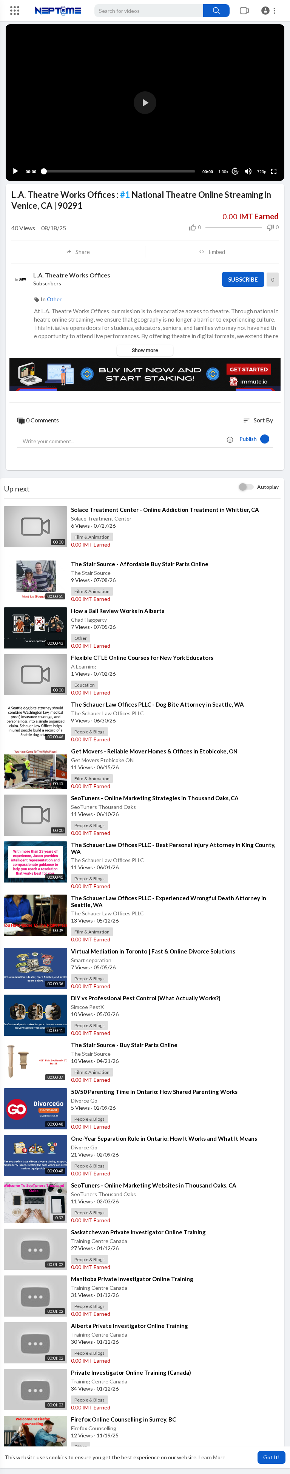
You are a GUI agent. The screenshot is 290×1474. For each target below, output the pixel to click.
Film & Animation (92, 537)
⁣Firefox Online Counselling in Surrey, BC (123, 1419)
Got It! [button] (271, 1457)
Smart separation (91, 960)
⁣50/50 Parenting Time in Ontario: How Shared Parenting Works (154, 1091)
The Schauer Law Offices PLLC (107, 713)
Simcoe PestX (87, 1007)
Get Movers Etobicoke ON (102, 760)
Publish (249, 439)
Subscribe (243, 279)
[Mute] (248, 171)
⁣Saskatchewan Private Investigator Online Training (138, 1232)
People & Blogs (89, 732)
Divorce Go (84, 1100)
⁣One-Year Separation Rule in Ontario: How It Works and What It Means (164, 1138)
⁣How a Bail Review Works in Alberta (118, 610)
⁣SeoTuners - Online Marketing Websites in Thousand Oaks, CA (153, 1185)
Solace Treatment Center (101, 518)
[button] (269, 10)
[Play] (15, 171)
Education (84, 685)
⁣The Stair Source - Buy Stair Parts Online (124, 1044)
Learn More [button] (212, 1457)
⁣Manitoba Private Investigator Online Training (132, 1278)
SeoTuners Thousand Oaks (103, 807)
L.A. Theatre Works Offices (71, 275)
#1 (125, 194)
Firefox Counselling (93, 1428)
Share (83, 251)
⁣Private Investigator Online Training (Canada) (131, 1372)
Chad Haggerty (89, 619)
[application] (145, 102)
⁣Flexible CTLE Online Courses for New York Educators (142, 657)
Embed (216, 251)
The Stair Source (91, 573)
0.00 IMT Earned (90, 544)
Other (54, 299)
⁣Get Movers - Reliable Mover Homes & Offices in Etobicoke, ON (154, 751)
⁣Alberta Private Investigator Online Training (129, 1325)
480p (259, 142)
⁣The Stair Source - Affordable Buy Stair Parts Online (139, 564)
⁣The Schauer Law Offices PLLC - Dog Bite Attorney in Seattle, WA (157, 704)
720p (261, 171)
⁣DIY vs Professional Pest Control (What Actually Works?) (146, 998)
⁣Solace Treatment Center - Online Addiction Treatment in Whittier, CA (165, 509)
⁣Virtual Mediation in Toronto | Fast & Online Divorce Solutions (153, 951)
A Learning (83, 666)
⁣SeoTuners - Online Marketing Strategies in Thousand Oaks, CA (155, 798)
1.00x (223, 171)
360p (259, 153)
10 (235, 171)
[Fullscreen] (274, 171)
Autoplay (268, 487)
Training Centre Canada (99, 1241)
